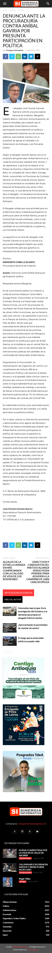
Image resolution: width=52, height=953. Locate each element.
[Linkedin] (24, 56)
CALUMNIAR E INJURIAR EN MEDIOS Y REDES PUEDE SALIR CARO (33, 867)
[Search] (48, 3)
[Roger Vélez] (7, 882)
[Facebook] (5, 56)
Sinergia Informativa (14, 50)
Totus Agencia (33, 949)
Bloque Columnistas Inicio (8, 630)
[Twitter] (12, 56)
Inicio (5, 10)
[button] (4, 3)
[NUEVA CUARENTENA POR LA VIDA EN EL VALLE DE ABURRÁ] (10, 853)
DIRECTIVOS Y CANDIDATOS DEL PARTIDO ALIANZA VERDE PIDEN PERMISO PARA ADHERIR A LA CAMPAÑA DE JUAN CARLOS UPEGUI (37, 572)
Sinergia (23, 882)
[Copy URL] (37, 56)
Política (21, 10)
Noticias (13, 10)
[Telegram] (31, 56)
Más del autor (12, 599)
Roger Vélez (24, 878)
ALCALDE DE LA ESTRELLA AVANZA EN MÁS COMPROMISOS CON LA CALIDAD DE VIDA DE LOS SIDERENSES (14, 570)
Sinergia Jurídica (25, 872)
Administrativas (9, 615)
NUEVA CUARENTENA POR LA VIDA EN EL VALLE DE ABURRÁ (33, 853)
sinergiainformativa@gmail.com (32, 823)
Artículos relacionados (18, 592)
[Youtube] (37, 831)
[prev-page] (4, 651)
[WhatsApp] (18, 56)
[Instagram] (22, 831)
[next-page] (9, 651)
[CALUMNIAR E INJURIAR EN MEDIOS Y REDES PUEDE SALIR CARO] (10, 867)
